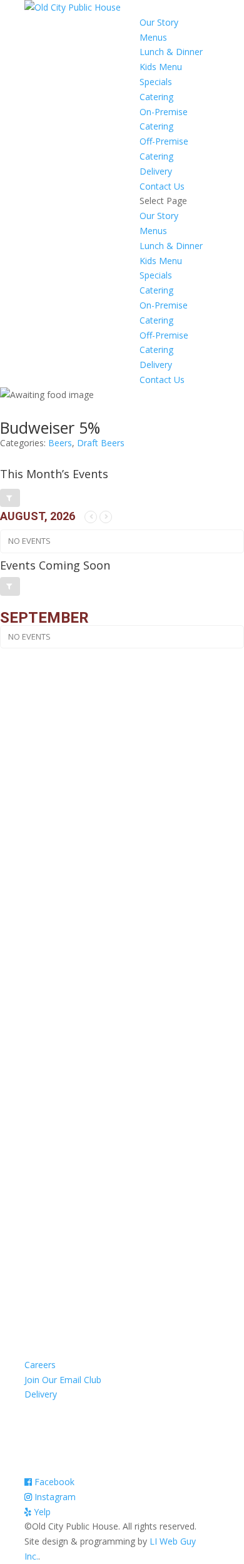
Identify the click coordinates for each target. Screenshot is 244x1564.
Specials (156, 82)
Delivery (156, 171)
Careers (40, 1365)
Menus (153, 37)
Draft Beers (101, 443)
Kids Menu (161, 67)
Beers (60, 443)
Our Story (159, 22)
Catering (156, 97)
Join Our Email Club (62, 1380)
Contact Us (162, 186)
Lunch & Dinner (171, 52)
